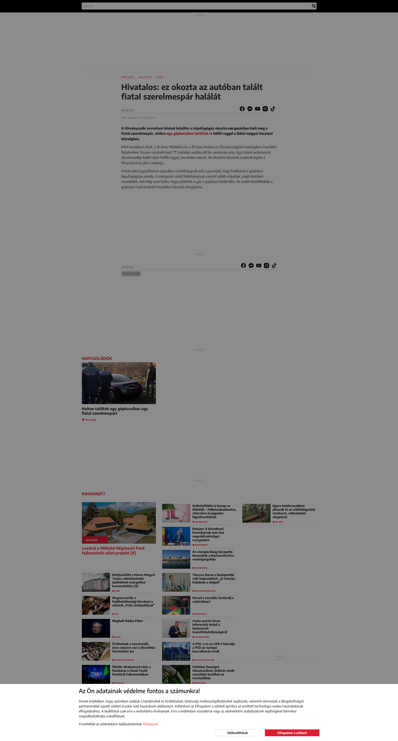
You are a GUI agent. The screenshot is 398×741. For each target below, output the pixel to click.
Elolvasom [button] (150, 724)
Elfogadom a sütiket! (292, 733)
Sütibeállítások (237, 733)
